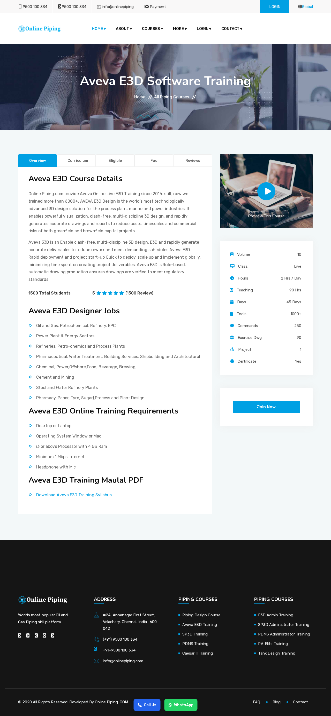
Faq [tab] (154, 160)
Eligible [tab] (115, 160)
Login (274, 6)
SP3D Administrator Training (283, 624)
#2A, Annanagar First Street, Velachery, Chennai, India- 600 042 (130, 622)
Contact (230, 28)
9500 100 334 (35, 6)
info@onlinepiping (118, 6)
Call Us (150, 705)
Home (97, 28)
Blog (277, 702)
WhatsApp (183, 705)
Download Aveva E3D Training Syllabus (74, 494)
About (122, 28)
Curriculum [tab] (77, 160)
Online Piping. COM (111, 702)
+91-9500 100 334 (119, 650)
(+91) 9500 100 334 (120, 639)
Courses (151, 28)
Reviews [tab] (192, 160)
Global (307, 6)
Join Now (266, 406)
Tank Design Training (276, 653)
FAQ (256, 702)
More (178, 28)
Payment (158, 6)
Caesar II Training (197, 653)
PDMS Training (195, 643)
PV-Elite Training (273, 643)
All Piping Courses (171, 96)
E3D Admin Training (275, 615)
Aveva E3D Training (199, 624)
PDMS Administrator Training (284, 634)
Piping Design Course (201, 615)
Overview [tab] (37, 160)
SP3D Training (195, 634)
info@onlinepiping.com (123, 661)
